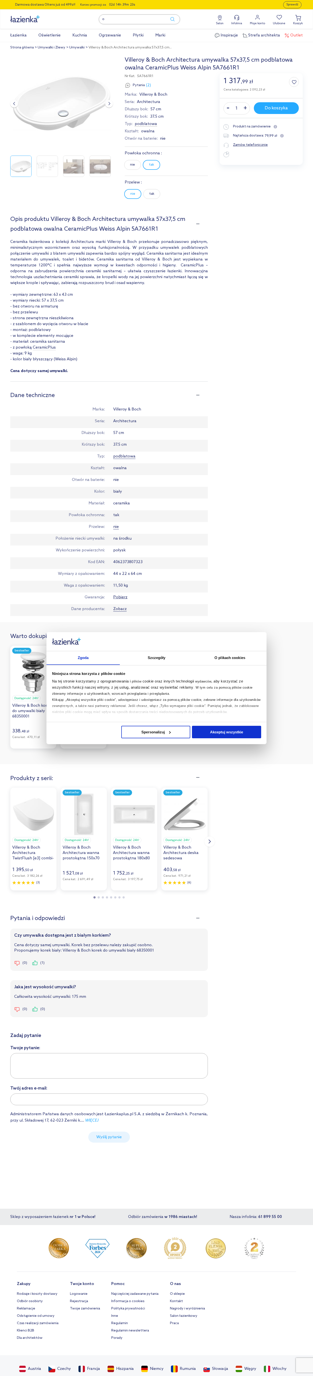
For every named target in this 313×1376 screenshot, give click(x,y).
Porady (117, 1338)
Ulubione (279, 23)
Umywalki (77, 47)
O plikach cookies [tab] (229, 657)
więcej (92, 1120)
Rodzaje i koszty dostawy (37, 1294)
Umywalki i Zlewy (51, 47)
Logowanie (79, 1294)
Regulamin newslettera (130, 1331)
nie (132, 165)
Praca (174, 1323)
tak (151, 165)
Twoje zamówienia (85, 1309)
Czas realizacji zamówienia (37, 1323)
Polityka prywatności (128, 1309)
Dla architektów (30, 1338)
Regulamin (119, 1323)
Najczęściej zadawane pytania (134, 1294)
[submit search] (170, 19)
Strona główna (22, 47)
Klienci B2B (25, 1331)
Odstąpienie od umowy (36, 1316)
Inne (114, 1316)
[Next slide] (109, 104)
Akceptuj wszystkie (226, 732)
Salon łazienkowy (183, 1316)
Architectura (148, 102)
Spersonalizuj (153, 732)
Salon (220, 23)
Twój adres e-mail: (28, 1088)
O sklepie (177, 1294)
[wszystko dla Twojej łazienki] (36, 16)
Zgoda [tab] (83, 657)
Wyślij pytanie (109, 1137)
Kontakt (176, 1301)
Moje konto (257, 23)
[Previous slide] (14, 104)
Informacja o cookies (128, 1301)
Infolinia (236, 23)
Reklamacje (26, 1309)
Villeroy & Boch (153, 94)
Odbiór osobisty (30, 1301)
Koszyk (298, 23)
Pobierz (120, 597)
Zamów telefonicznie (250, 145)
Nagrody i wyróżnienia (187, 1309)
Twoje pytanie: (25, 1048)
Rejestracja (79, 1301)
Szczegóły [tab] (157, 657)
